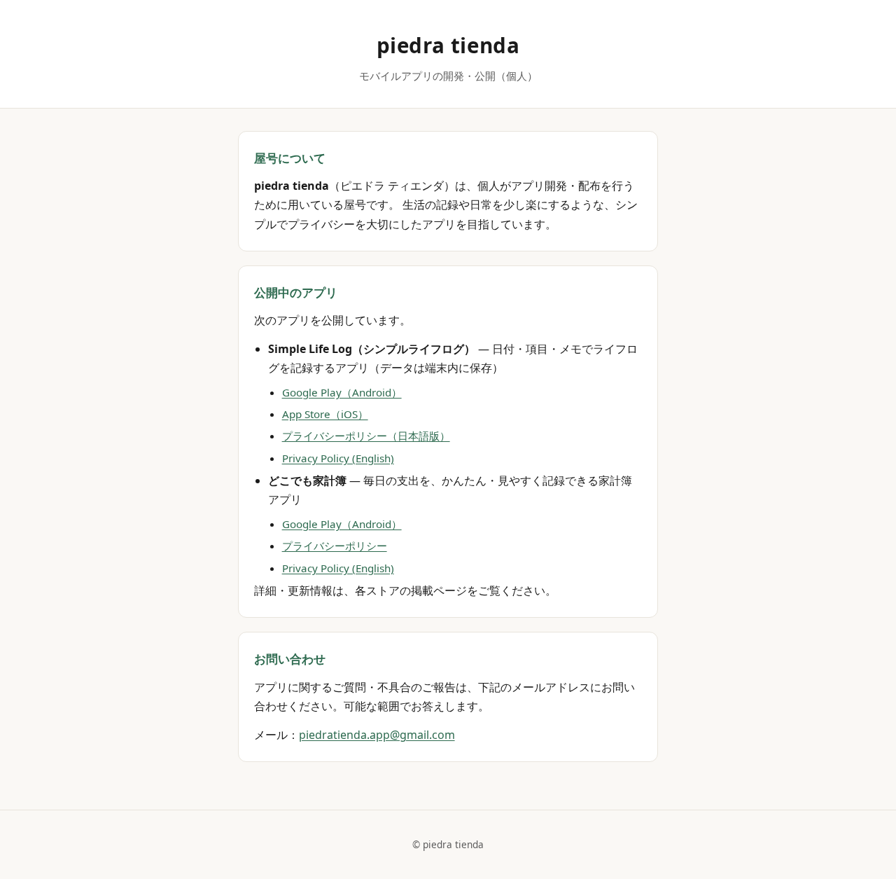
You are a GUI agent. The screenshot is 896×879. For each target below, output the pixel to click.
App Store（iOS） (325, 414)
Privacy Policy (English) (338, 458)
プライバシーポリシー (334, 546)
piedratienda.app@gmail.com (377, 734)
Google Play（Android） (342, 392)
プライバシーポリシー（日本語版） (366, 436)
